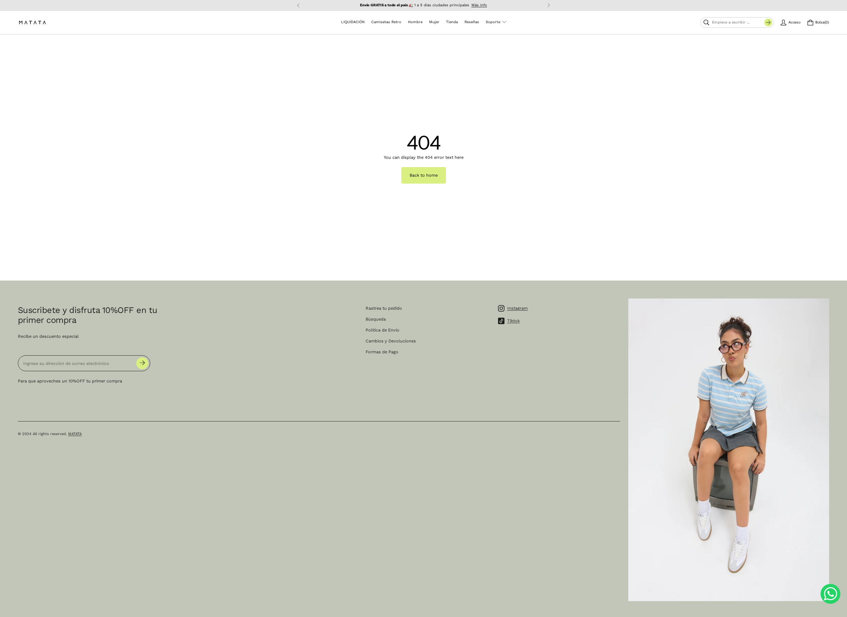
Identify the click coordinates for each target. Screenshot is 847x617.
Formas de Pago (382, 351)
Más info (479, 5)
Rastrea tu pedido (384, 308)
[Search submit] (768, 22)
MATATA (75, 434)
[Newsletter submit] (142, 363)
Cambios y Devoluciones (391, 340)
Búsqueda (376, 319)
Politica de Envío (382, 330)
